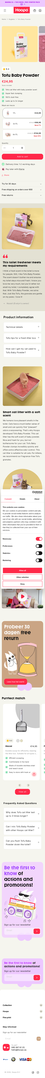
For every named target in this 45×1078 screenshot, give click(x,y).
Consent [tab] (8, 499)
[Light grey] (17, 740)
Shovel (8, 746)
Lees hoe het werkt (15, 682)
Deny (22, 584)
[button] (5, 10)
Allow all (22, 570)
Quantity (5, 143)
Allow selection (22, 577)
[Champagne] (21, 740)
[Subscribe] (37, 931)
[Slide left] (19, 785)
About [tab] (36, 499)
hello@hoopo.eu (19, 1050)
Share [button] (6, 175)
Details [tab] (22, 499)
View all (22, 792)
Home (4, 19)
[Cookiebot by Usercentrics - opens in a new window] (32, 492)
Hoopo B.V (16, 1072)
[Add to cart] (33, 774)
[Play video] (22, 597)
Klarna (21, 169)
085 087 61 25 (17, 1047)
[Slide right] (28, 785)
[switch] (39, 546)
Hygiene (12, 19)
